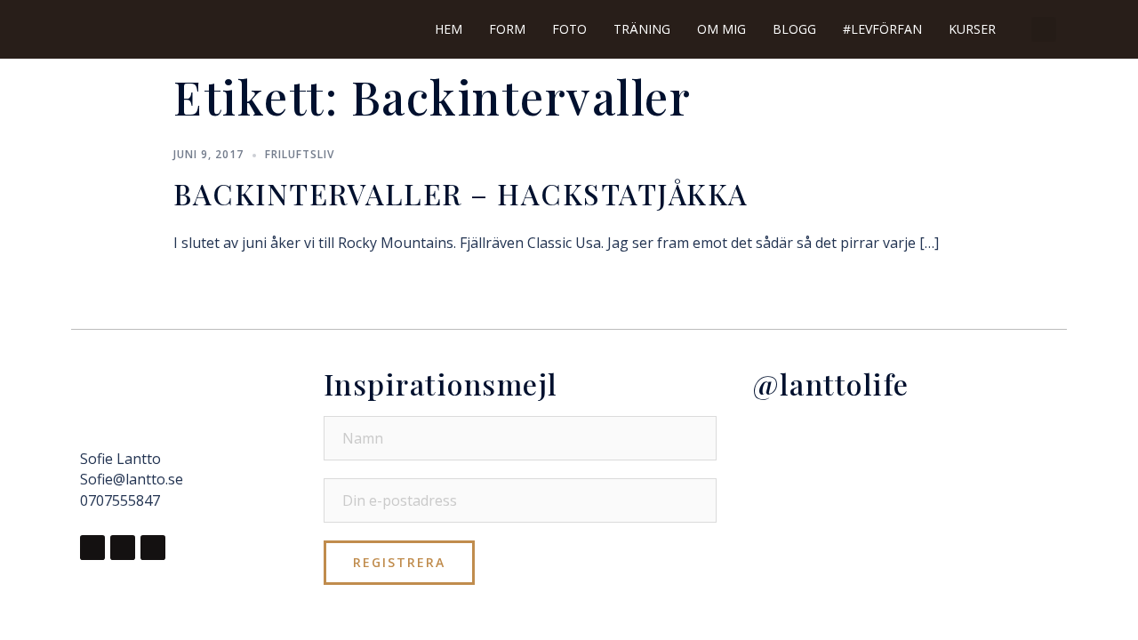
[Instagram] (122, 547)
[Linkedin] (152, 547)
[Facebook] (92, 547)
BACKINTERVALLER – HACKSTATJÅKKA (461, 193)
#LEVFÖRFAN (882, 28)
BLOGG (794, 28)
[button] (1043, 29)
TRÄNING (641, 28)
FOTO (569, 28)
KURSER (972, 28)
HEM (448, 28)
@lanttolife (831, 383)
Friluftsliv (299, 154)
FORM (507, 28)
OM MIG (721, 28)
